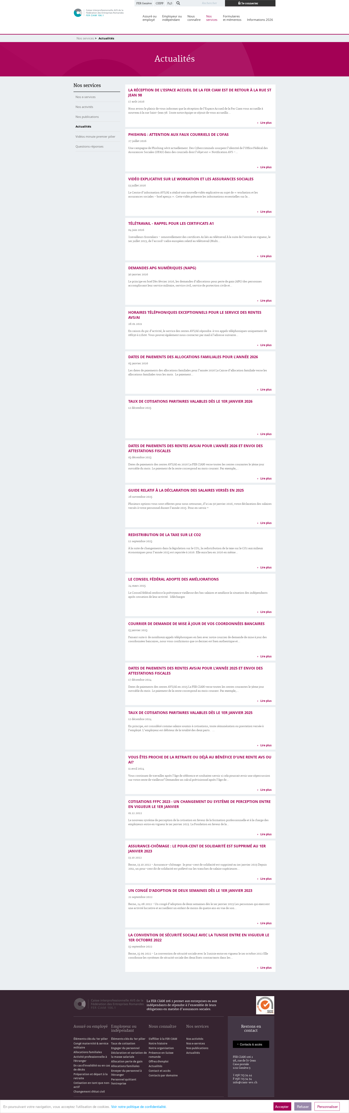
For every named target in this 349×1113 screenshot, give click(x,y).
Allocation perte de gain (127, 1061)
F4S (169, 3)
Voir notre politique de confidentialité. (139, 1106)
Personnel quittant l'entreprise (123, 1081)
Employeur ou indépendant (123, 1029)
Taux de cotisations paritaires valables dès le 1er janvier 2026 (190, 401)
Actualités (83, 126)
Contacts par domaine (163, 1075)
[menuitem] (150, 18)
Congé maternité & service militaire (91, 1045)
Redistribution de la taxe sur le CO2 (164, 534)
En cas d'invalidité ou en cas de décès (92, 1067)
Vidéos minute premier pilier (95, 136)
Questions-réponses (89, 146)
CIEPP (159, 3)
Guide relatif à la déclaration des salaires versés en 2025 (186, 490)
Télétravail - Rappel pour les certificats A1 (171, 223)
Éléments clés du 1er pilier (91, 1039)
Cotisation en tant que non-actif (92, 1085)
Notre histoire (158, 1043)
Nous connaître (162, 1027)
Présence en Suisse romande (161, 1055)
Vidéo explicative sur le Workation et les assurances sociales (190, 179)
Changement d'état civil (89, 1091)
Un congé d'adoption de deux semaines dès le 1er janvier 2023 (190, 890)
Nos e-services (86, 97)
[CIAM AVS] (99, 12)
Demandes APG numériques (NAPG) (162, 267)
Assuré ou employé (91, 1027)
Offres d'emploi (158, 1061)
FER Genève (144, 3)
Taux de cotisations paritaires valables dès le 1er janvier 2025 (190, 712)
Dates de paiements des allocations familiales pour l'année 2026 (193, 356)
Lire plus (265, 123)
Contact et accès (159, 1071)
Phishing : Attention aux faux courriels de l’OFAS (178, 134)
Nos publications (87, 117)
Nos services (85, 38)
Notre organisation (161, 1048)
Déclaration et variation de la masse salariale (129, 1055)
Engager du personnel (125, 1048)
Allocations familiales (88, 1052)
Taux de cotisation (123, 1043)
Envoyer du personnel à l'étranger (126, 1073)
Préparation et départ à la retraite (91, 1076)
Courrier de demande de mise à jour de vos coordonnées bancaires (196, 623)
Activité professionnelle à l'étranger (90, 1059)
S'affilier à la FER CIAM (163, 1039)
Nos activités (84, 107)
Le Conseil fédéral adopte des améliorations (173, 579)
